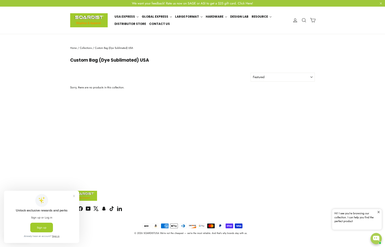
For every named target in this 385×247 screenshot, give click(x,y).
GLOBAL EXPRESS (155, 16)
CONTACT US (159, 24)
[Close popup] (378, 212)
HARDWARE (215, 16)
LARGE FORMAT (187, 16)
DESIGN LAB (239, 16)
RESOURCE (260, 16)
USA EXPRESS (125, 16)
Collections (86, 48)
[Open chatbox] (376, 238)
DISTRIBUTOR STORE (130, 24)
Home (73, 48)
